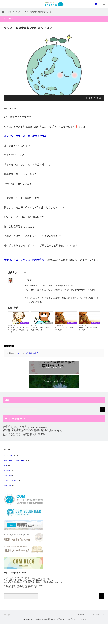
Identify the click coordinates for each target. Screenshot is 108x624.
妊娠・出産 (8, 486)
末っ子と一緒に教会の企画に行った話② (65, 328)
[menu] (96, 4)
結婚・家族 (49, 323)
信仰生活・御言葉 (95, 98)
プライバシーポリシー (96, 614)
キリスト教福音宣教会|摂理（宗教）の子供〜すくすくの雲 (52, 619)
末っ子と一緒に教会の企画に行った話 (89, 328)
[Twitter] (5, 615)
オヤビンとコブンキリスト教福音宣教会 (25, 136)
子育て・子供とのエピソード (14, 460)
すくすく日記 (25, 323)
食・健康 (7, 470)
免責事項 (81, 614)
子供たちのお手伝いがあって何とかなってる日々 (41, 328)
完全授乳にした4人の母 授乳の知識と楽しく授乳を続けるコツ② (18, 329)
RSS (9, 615)
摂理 (5, 465)
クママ (17, 353)
